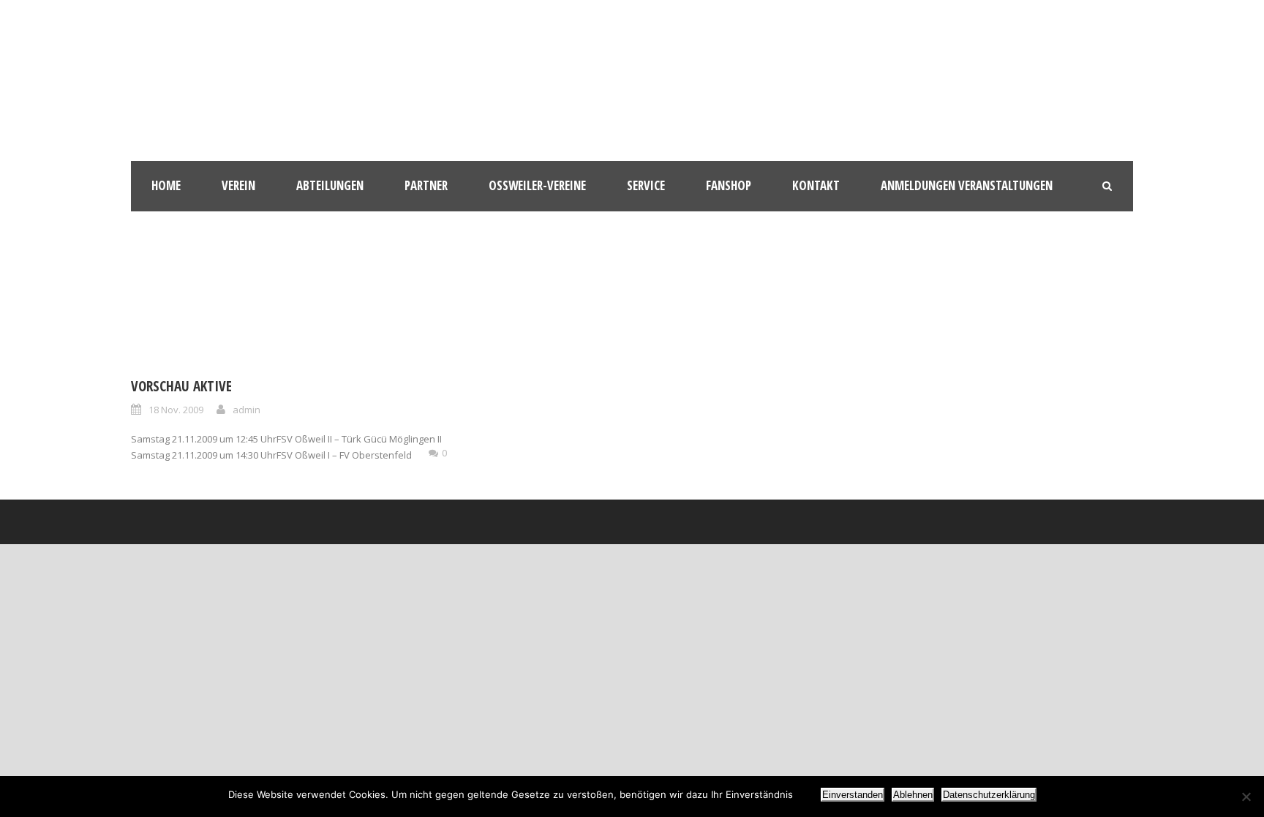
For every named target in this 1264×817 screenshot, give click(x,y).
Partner (426, 185)
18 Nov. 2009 (175, 409)
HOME (166, 185)
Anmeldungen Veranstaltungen (967, 185)
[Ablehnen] (1245, 796)
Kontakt (816, 185)
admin (246, 409)
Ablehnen (913, 794)
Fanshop (728, 185)
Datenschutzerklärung (989, 794)
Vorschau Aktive (181, 386)
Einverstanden (852, 794)
